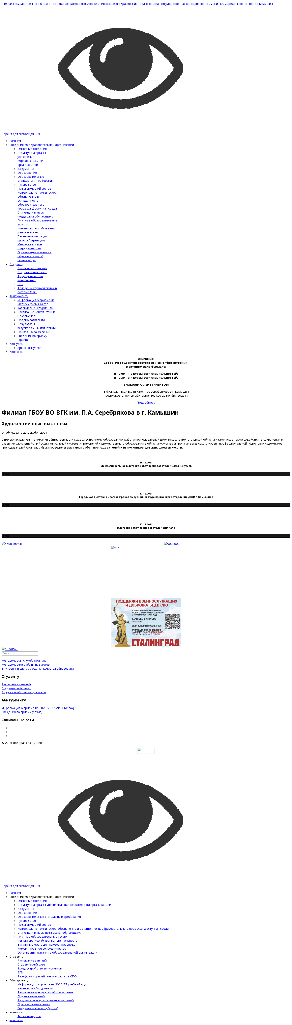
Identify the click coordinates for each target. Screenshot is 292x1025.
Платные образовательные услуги (42, 936)
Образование (27, 173)
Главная (15, 141)
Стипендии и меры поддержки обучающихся (35, 214)
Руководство (26, 184)
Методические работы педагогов (26, 664)
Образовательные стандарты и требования (35, 178)
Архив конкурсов (29, 348)
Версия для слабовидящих (21, 134)
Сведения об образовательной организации (42, 145)
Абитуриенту (19, 296)
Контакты (16, 352)
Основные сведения (32, 149)
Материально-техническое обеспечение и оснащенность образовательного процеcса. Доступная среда (37, 200)
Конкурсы (16, 344)
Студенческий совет (32, 272)
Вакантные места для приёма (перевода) (32, 238)
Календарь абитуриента (35, 308)
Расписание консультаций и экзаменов (45, 992)
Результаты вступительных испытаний (36, 326)
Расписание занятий (32, 268)
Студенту (16, 264)
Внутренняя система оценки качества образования (38, 668)
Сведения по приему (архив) (22, 712)
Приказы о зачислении (33, 332)
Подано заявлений (31, 320)
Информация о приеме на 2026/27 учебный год (35, 302)
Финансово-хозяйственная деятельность (36, 230)
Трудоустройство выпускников (30, 278)
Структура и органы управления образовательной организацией (31, 159)
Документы (25, 169)
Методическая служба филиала (24, 660)
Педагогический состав (34, 188)
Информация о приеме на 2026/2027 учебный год (38, 708)
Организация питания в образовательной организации (34, 256)
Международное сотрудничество (29, 246)
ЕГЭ (20, 284)
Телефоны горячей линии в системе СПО (47, 976)
